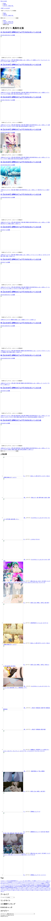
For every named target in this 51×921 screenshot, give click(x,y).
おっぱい (24, 60)
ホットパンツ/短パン (37, 254)
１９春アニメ (12, 888)
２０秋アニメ (36, 888)
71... (24, 811)
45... (24, 581)
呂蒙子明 (43, 707)
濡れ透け (16, 886)
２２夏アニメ (14, 890)
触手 (2, 887)
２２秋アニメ (23, 890)
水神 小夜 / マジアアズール (14, 854)
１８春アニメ (42, 887)
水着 (39, 189)
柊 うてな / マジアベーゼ (39, 582)
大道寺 (45, 497)
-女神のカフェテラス (5, 60)
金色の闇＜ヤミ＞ (15, 519)
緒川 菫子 (47, 602)
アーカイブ (3, 897)
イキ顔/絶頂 (9, 882)
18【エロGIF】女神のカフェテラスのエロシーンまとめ (21, 129)
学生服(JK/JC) (45, 885)
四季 (40, 497)
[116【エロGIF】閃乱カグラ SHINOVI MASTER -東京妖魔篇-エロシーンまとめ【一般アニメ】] (13, 497)
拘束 (6, 886)
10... (24, 749)
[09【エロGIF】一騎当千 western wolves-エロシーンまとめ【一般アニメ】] (13, 707)
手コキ (2, 886)
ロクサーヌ (45, 622)
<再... (24, 497)
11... (24, 622)
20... (24, 853)
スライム (27, 882)
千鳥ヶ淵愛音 (41, 771)
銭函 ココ (22, 833)
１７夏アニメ (22, 887)
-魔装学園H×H (34, 771)
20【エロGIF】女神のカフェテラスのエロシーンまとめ (21, 64)
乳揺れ (9, 93)
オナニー (17, 882)
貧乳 (11, 887)
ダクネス (37, 539)
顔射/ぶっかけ (18, 887)
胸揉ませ (29, 886)
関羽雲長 (5, 709)
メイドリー (43, 874)
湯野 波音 (12, 833)
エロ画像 (13, 35)
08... (24, 664)
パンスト (14, 883)
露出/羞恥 (14, 887)
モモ (8, 687)
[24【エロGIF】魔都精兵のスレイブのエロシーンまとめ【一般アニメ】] (13, 831)
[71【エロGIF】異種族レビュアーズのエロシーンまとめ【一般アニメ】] (13, 811)
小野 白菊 (13, 60)
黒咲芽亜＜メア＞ (23, 687)
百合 (19, 886)
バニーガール (11, 883)
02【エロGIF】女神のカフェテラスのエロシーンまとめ (21, 388)
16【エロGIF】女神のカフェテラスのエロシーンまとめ (21, 162)
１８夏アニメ (37, 887)
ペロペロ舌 (46, 883)
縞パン (26, 886)
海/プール (42, 189)
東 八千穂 (7, 833)
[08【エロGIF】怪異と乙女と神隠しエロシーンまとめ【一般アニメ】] (13, 664)
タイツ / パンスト (36, 882)
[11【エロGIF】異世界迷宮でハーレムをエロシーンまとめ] (13, 622)
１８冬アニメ (32, 887)
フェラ (27, 883)
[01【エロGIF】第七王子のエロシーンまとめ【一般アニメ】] (13, 643)
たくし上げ (42, 880)
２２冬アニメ (9, 890)
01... (24, 643)
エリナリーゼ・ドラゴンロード (27, 751)
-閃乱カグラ (34, 497)
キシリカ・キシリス (40, 751)
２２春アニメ (18, 890)
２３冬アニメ (28, 890)
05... (24, 476)
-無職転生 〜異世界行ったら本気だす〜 (39, 749)
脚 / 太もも (25, 417)
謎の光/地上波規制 (18, 93)
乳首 (29, 885)
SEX (16, 880)
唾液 (39, 885)
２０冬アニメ (22, 888)
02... (24, 791)
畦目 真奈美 (7, 666)
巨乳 (9, 61)
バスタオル (7, 883)
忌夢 (49, 497)
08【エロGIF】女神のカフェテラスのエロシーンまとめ (21, 355)
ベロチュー (34, 883)
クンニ (21, 882)
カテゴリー (3, 913)
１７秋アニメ (27, 887)
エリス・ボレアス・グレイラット (11, 751)
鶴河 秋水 (34, 92)
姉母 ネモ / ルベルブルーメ (14, 582)
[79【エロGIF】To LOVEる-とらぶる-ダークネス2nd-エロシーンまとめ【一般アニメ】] (13, 559)
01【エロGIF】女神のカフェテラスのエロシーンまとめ (21, 420)
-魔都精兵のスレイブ (35, 831)
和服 (38, 885)
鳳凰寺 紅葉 (19, 60)
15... (24, 539)
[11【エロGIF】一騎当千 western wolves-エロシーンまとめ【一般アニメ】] (13, 729)
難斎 (44, 729)
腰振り (36, 886)
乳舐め (27, 885)
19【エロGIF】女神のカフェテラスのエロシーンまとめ (21, 97)
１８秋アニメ (47, 887)
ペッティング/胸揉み (40, 883)
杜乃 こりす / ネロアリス (27, 582)
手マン (4, 886)
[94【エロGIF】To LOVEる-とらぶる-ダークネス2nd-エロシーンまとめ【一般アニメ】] (13, 686)
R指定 (14, 880)
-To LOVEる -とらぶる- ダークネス (39, 517)
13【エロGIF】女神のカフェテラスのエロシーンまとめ (21, 227)
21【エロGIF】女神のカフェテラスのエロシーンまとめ (21, 32)
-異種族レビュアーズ (35, 811)
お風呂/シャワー (36, 60)
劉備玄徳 (38, 707)
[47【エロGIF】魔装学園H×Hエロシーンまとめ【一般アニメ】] (13, 771)
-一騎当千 (33, 707)
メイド (7, 885)
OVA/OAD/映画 (10, 880)
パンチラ (9, 126)
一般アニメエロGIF (5, 8)
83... (24, 874)
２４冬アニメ (47, 890)
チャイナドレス (41, 882)
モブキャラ (45, 254)
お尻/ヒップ (29, 60)
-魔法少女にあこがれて (35, 581)
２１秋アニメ (5, 890)
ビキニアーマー (23, 883)
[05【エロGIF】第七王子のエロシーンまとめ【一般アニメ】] (13, 476)
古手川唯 (8, 519)
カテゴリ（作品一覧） (8, 5)
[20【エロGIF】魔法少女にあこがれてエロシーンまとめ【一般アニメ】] (13, 853)
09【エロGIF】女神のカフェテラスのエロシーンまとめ (21, 323)
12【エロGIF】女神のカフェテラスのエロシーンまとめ (21, 259)
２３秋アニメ (42, 890)
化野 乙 (42, 602)
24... (24, 831)
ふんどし (5, 882)
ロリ (21, 885)
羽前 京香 (17, 833)
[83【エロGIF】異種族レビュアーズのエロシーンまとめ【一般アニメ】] (13, 874)
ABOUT (5, 4)
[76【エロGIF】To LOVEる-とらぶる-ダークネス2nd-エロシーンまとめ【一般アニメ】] (13, 517)
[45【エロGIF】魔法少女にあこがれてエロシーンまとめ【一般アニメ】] (13, 581)
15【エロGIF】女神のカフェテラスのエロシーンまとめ (21, 194)
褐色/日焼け (39, 886)
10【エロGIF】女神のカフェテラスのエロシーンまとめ (21, 292)
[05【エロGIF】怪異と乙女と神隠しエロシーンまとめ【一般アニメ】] (13, 602)
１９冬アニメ (3, 888)
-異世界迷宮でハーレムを (36, 622)
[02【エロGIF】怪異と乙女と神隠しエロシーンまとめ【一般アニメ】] (13, 791)
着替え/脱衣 (11, 158)
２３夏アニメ (32, 890)
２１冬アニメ (40, 888)
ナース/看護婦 (46, 882)
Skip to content (4, 1)
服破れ (8, 886)
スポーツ (24, 882)
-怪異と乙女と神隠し (35, 602)
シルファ (14, 477)
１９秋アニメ (17, 888)
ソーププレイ (30, 882)
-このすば (32, 539)
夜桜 (42, 497)
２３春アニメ (14, 61)
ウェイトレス (44, 60)
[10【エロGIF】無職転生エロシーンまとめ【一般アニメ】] (13, 749)
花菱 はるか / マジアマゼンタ (28, 854)
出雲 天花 (43, 831)
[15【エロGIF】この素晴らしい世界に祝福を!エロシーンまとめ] (13, 539)
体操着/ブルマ (34, 885)
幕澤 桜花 (18, 92)
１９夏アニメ (7, 888)
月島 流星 (23, 92)
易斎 (42, 729)
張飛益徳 (48, 707)
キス (19, 882)
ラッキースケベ (16, 885)
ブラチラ (5, 61)
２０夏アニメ (26, 888)
